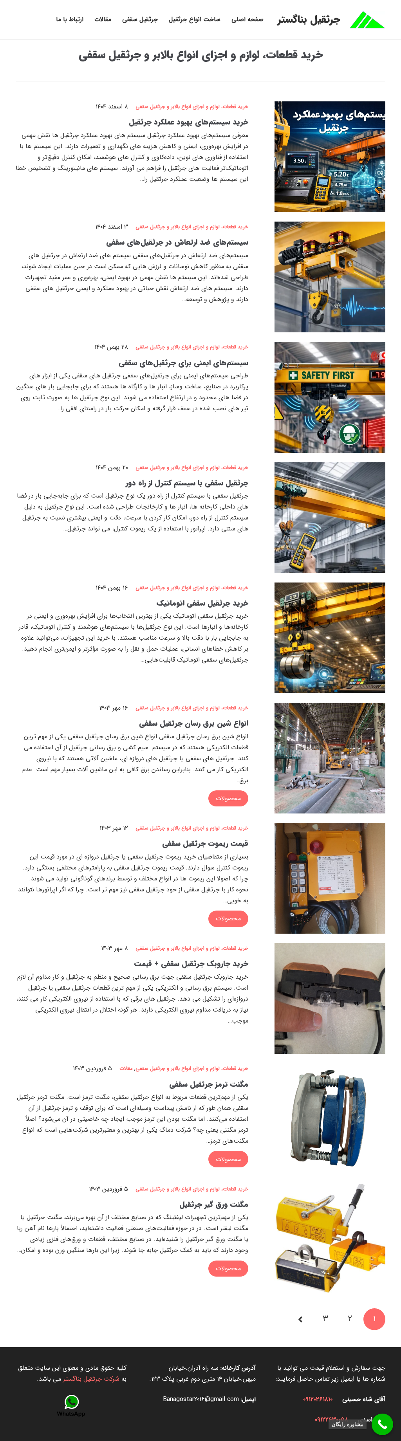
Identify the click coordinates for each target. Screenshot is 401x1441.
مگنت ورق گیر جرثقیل (213, 1204)
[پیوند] (367, 20)
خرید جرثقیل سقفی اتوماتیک (202, 603)
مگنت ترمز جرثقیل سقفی (208, 1084)
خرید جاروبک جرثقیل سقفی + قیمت (191, 964)
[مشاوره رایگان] (382, 1424)
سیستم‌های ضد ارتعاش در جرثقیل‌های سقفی (177, 242)
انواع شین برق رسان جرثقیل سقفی (193, 723)
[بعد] (301, 1319)
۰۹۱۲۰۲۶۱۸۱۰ (317, 1399)
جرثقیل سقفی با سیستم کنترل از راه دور (187, 483)
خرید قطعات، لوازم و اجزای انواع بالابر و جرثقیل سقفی (201, 55)
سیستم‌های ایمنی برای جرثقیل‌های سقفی (183, 363)
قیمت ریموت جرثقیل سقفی (205, 843)
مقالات (126, 1068)
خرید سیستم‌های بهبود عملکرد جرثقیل (188, 122)
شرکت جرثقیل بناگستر (91, 1379)
